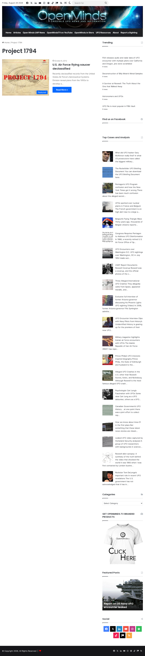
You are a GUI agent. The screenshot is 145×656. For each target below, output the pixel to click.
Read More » (62, 90)
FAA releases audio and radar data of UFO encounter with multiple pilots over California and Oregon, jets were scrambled (122, 61)
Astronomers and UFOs (112, 96)
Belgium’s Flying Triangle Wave (128, 219)
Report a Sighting (129, 32)
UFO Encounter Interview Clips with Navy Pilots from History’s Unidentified (129, 321)
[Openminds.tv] (72, 17)
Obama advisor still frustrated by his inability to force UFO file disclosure (122, 603)
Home (8, 32)
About (116, 32)
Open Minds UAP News (34, 32)
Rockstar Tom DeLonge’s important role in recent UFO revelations (128, 475)
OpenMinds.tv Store (84, 32)
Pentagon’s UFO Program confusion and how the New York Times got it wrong (127, 187)
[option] (122, 594)
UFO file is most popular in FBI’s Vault (118, 106)
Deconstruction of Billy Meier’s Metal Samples (122, 73)
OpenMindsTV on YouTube (59, 32)
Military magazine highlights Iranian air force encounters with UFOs (127, 340)
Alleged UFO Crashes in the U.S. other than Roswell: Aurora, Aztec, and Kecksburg (128, 375)
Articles (17, 32)
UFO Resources (103, 32)
